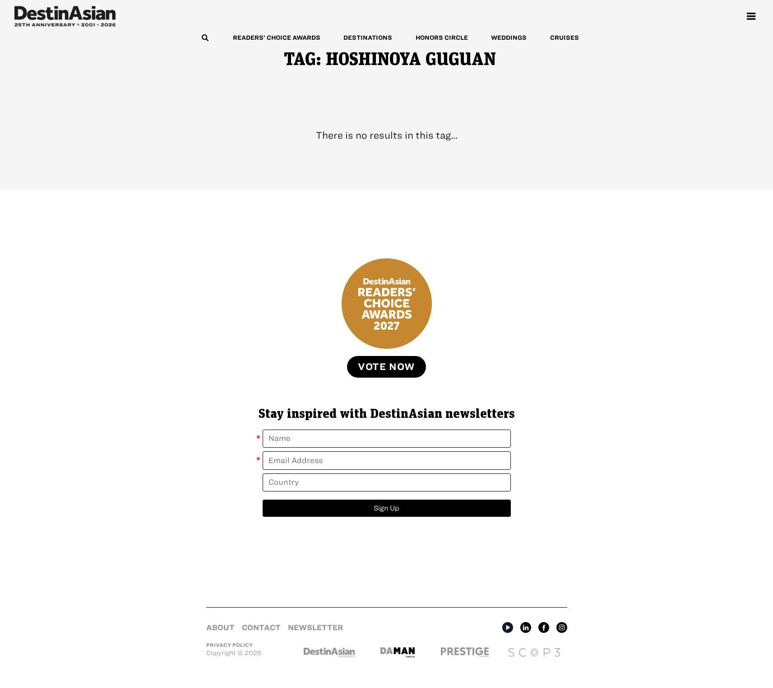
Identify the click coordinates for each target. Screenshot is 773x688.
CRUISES (564, 37)
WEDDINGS (509, 37)
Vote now (386, 366)
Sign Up (386, 508)
